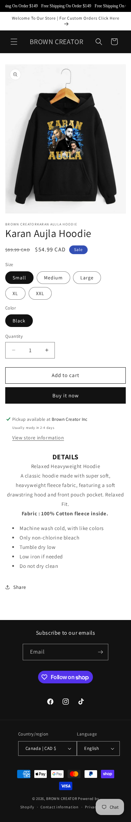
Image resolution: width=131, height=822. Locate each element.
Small (19, 277)
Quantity (14, 336)
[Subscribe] (100, 652)
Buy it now (65, 395)
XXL (40, 293)
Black (19, 321)
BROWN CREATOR (61, 798)
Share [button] (19, 587)
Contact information (59, 806)
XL (15, 293)
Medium (53, 277)
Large (87, 277)
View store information (38, 437)
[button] (14, 41)
